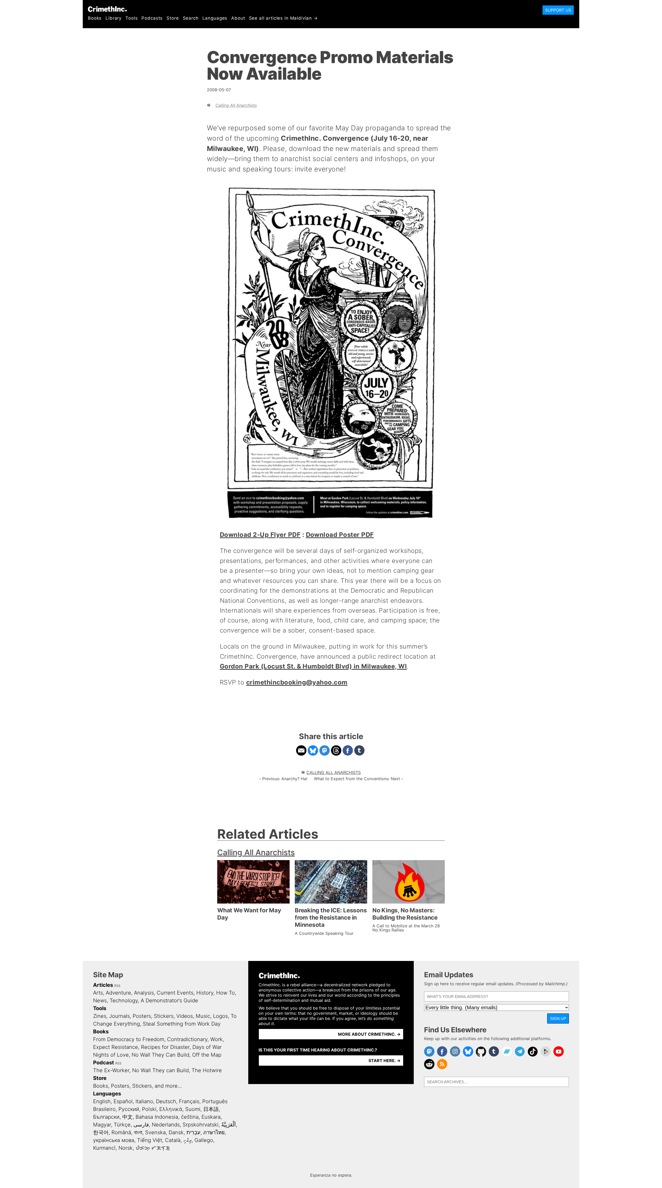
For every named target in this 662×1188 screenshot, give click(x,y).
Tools (131, 18)
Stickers (164, 1016)
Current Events (175, 993)
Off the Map (206, 1055)
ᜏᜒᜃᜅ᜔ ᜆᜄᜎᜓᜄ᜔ (153, 1148)
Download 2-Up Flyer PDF (260, 534)
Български (106, 1117)
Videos (184, 1016)
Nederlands (166, 1125)
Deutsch (166, 1101)
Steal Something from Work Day (182, 1024)
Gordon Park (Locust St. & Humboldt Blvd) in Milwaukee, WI (313, 666)
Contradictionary (187, 1039)
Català (172, 1140)
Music (203, 1016)
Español (123, 1101)
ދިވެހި (187, 1140)
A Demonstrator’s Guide (169, 1000)
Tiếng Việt (149, 1140)
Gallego (203, 1140)
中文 (127, 1117)
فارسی (141, 1125)
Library (114, 18)
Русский (128, 1109)
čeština (190, 1117)
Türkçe (122, 1125)
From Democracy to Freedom (128, 1039)
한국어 (101, 1132)
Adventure (118, 993)
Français (189, 1101)
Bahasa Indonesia (157, 1117)
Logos (220, 1016)
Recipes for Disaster (165, 1047)
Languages (215, 18)
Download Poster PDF (340, 534)
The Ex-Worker (111, 1070)
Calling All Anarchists (236, 105)
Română (121, 1132)
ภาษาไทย (214, 1132)
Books (95, 18)
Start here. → (384, 1060)
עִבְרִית (193, 1132)
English (102, 1101)
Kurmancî (104, 1148)
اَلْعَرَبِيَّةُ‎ (228, 1125)
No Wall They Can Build (160, 1055)
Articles (103, 985)
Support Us (558, 10)
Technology (124, 1000)
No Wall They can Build (160, 1070)
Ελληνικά (170, 1109)
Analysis (144, 993)
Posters (142, 1016)
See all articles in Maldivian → (283, 18)
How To (225, 993)
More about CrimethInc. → (369, 1034)
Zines (99, 1016)
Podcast (103, 1062)
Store (173, 18)
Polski (149, 1109)
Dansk (176, 1132)
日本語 (211, 1109)
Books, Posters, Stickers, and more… (137, 1086)
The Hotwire (207, 1070)
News (100, 1000)
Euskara (211, 1117)
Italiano (144, 1101)
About (238, 18)
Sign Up (558, 1018)
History (204, 993)
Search (191, 18)
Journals (119, 1016)
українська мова (113, 1140)
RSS (117, 986)
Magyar (102, 1125)
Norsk (125, 1148)
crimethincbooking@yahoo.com (297, 682)
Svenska (155, 1132)
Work (216, 1039)
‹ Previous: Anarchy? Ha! (283, 778)
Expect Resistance (115, 1047)
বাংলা (138, 1132)
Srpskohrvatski (201, 1125)
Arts (98, 993)
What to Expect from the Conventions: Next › (358, 778)
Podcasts (152, 18)
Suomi (192, 1109)
